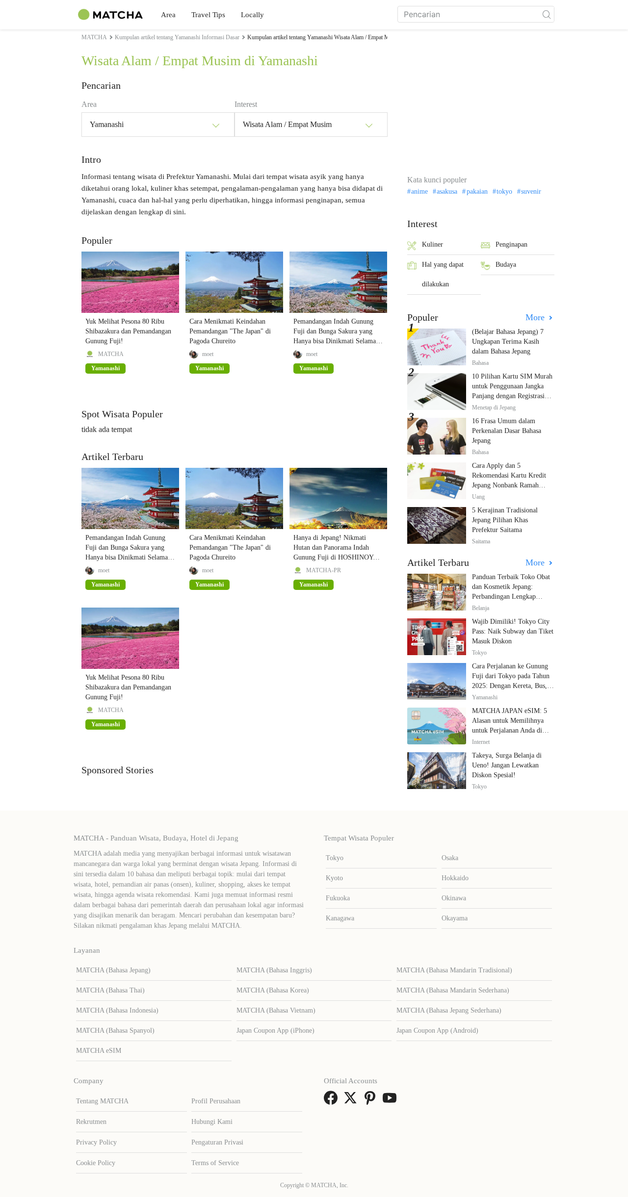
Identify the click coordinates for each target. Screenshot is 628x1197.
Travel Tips (208, 15)
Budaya (506, 264)
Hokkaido (455, 878)
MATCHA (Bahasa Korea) (272, 990)
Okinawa (454, 898)
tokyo (504, 191)
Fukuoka (338, 898)
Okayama (455, 918)
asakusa (447, 191)
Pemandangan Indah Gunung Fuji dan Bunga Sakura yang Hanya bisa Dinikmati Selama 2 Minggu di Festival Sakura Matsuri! (337, 341)
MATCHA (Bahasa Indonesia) (117, 1010)
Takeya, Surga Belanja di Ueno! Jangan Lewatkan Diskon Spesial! (507, 765)
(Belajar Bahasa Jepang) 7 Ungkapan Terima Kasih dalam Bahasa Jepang (508, 341)
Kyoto (334, 878)
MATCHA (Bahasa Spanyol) (115, 1030)
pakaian (477, 191)
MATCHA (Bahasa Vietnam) (275, 1010)
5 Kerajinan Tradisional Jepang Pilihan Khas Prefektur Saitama (505, 520)
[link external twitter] (352, 1101)
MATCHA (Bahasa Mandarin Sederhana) (452, 990)
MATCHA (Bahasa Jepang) (113, 970)
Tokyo (334, 858)
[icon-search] (546, 14)
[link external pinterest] (372, 1101)
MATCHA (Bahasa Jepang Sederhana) (448, 1010)
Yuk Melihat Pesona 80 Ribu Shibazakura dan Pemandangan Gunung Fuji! (128, 331)
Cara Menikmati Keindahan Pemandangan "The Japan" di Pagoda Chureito (230, 331)
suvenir (531, 191)
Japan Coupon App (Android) (437, 1030)
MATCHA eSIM (98, 1050)
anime (419, 191)
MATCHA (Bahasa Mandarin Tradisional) (454, 970)
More (536, 317)
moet (207, 354)
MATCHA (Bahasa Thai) (110, 990)
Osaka (450, 858)
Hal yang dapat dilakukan (443, 274)
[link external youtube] (391, 1101)
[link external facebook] (332, 1101)
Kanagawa (340, 918)
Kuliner (432, 244)
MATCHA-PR (323, 570)
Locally (252, 15)
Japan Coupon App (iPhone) (275, 1030)
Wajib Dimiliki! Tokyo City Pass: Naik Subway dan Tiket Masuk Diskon (512, 631)
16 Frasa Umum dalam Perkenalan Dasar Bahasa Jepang (506, 430)
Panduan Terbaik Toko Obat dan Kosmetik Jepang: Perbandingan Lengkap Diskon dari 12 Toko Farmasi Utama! (512, 596)
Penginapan (511, 244)
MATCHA (111, 354)
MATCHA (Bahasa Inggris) (274, 970)
